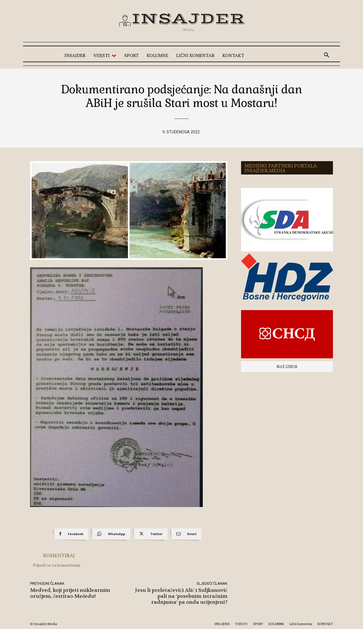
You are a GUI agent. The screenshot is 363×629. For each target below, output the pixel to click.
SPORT (258, 624)
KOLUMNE (276, 624)
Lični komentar (301, 624)
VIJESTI (241, 624)
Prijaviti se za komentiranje (57, 565)
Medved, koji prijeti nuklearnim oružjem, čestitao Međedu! (70, 593)
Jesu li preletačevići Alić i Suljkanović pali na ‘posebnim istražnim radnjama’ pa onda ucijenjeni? (181, 596)
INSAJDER (222, 624)
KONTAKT (325, 624)
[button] (326, 55)
